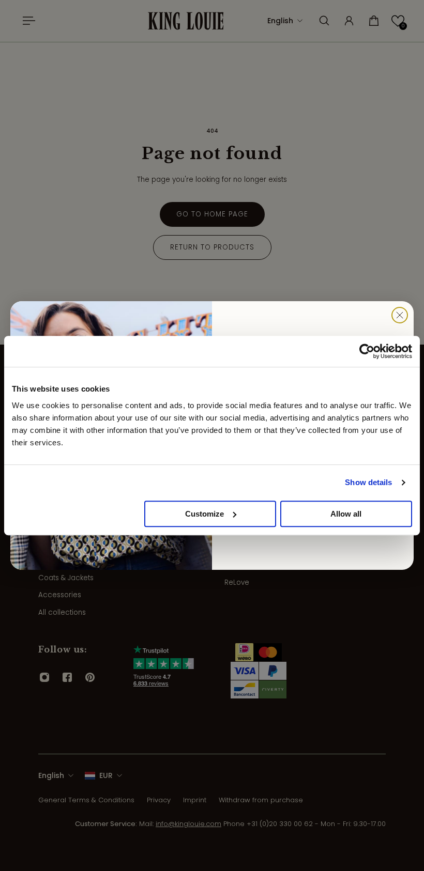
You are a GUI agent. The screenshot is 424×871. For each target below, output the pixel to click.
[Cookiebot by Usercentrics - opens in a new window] (367, 351)
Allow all (345, 513)
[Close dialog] (399, 315)
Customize (204, 513)
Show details (368, 482)
